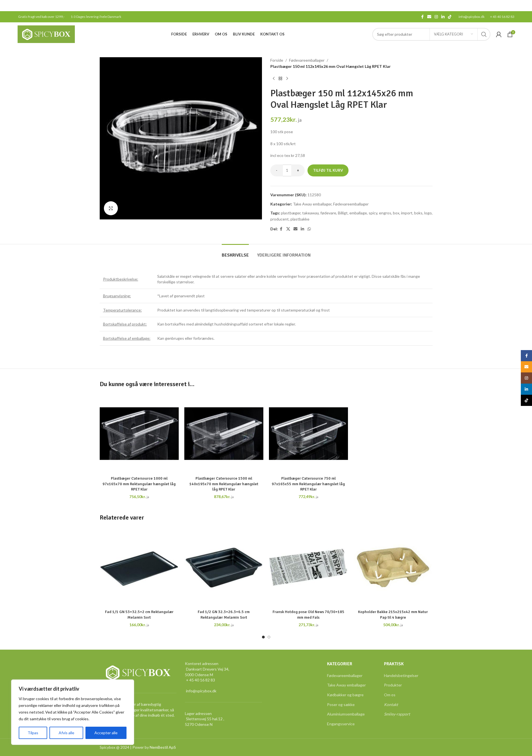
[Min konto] (498, 34)
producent (279, 219)
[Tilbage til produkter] (280, 78)
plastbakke (299, 219)
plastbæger (290, 212)
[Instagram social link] (436, 17)
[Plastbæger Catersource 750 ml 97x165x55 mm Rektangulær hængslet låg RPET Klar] (308, 433)
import (406, 212)
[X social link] (288, 229)
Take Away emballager (312, 204)
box (396, 212)
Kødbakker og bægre (345, 694)
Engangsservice (341, 723)
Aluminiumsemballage (346, 714)
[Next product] (287, 78)
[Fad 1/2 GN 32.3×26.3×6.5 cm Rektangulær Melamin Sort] (223, 567)
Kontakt (391, 704)
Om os (389, 694)
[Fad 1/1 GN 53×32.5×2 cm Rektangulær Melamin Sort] (139, 567)
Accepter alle (106, 732)
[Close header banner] (525, 5)
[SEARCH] (484, 34)
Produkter (393, 685)
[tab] (235, 252)
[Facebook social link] (422, 17)
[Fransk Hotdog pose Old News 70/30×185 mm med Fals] (308, 567)
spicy (373, 212)
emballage (358, 212)
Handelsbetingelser (401, 675)
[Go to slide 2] (269, 637)
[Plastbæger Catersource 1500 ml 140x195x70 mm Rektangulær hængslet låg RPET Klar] (223, 433)
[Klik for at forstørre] (111, 208)
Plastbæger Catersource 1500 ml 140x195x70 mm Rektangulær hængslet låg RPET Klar (223, 484)
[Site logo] (46, 33)
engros (385, 212)
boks (418, 212)
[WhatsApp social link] (309, 229)
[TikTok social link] (449, 17)
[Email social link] (429, 17)
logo (428, 212)
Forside (276, 60)
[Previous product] (273, 78)
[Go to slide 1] (263, 637)
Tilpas (33, 732)
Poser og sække (341, 704)
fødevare (328, 212)
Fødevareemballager (307, 60)
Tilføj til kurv (328, 170)
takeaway (310, 212)
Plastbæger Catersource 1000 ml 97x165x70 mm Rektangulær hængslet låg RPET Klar (139, 484)
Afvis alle (66, 732)
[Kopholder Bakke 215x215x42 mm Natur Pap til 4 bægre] (393, 567)
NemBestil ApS (163, 747)
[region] (72, 712)
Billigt (343, 212)
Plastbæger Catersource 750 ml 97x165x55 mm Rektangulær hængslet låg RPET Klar (308, 484)
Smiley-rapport (397, 714)
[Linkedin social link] (443, 17)
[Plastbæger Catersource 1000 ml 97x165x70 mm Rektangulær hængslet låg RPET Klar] (139, 433)
